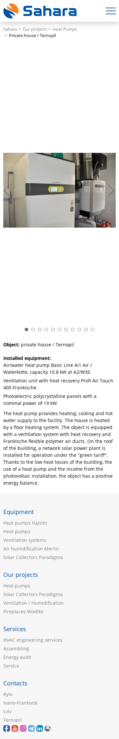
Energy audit (17, 657)
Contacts (15, 683)
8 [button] (72, 329)
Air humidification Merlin (31, 548)
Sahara (10, 29)
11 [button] (92, 329)
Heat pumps (16, 531)
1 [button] (26, 329)
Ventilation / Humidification (33, 603)
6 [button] (59, 329)
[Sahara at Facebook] (6, 728)
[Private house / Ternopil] (59, 190)
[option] (59, 190)
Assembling (16, 648)
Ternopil (12, 720)
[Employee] (48, 728)
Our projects (34, 29)
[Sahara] (15, 728)
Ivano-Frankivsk (20, 703)
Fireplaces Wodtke (23, 611)
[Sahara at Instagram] (23, 728)
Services (14, 629)
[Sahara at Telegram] (31, 728)
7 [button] (66, 329)
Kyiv (7, 694)
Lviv (7, 711)
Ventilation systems (24, 540)
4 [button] (46, 329)
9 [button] (79, 329)
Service (11, 666)
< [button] (10, 190)
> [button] (111, 190)
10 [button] (86, 329)
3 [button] (39, 329)
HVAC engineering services (32, 640)
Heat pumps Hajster (25, 523)
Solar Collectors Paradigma (33, 557)
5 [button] (53, 329)
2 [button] (33, 329)
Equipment (18, 512)
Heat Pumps (65, 29)
